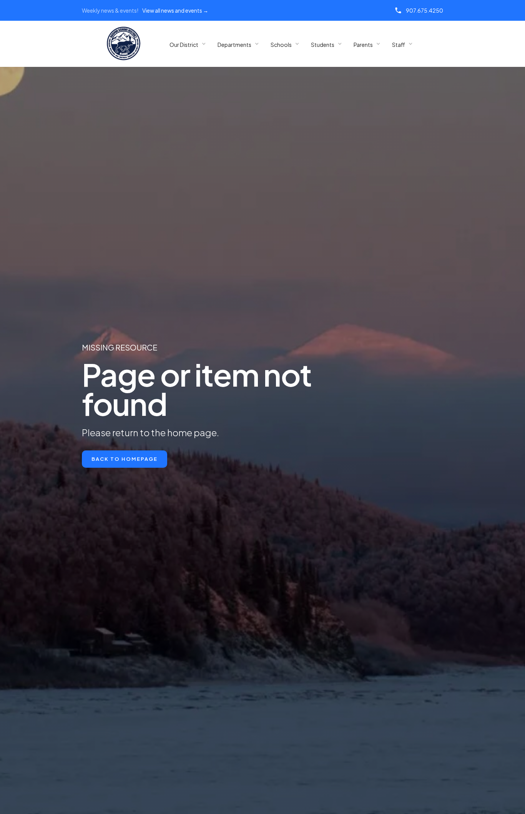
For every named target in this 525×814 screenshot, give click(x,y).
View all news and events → (175, 10)
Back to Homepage (124, 459)
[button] (187, 44)
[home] (124, 44)
